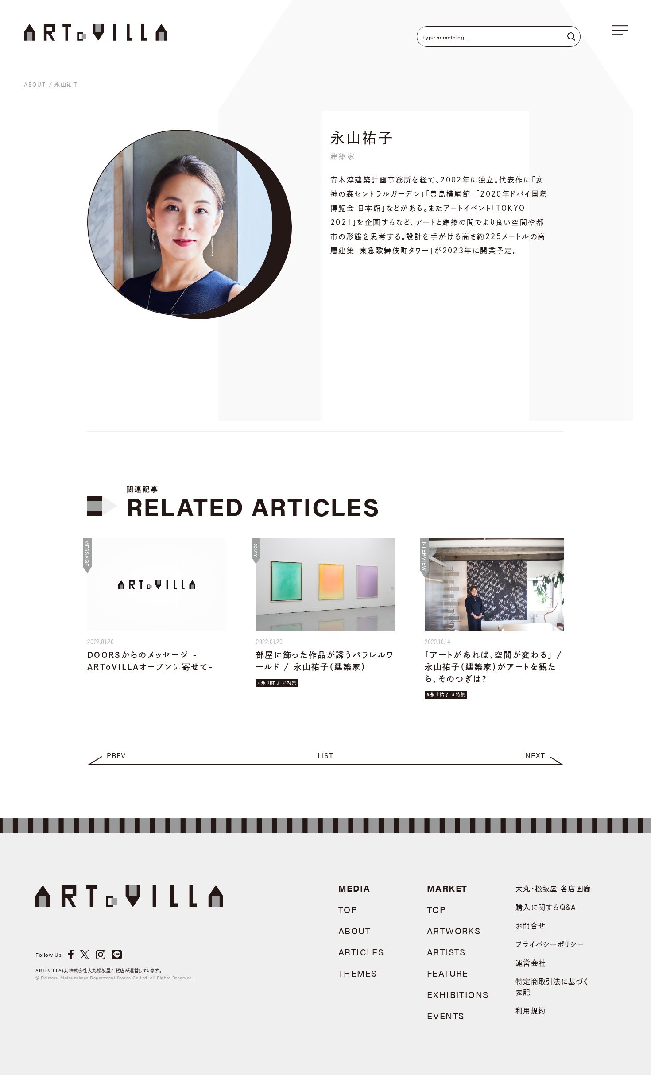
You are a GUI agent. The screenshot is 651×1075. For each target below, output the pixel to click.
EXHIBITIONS (457, 994)
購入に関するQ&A (546, 907)
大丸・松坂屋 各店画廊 (553, 888)
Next (535, 755)
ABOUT (35, 84)
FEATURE (448, 973)
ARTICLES (361, 951)
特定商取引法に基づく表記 (552, 987)
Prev (116, 755)
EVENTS (445, 1015)
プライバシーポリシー (549, 944)
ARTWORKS (453, 930)
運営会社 (530, 963)
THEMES (357, 973)
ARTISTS (446, 951)
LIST (325, 755)
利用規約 (530, 1010)
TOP (347, 909)
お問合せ (530, 925)
